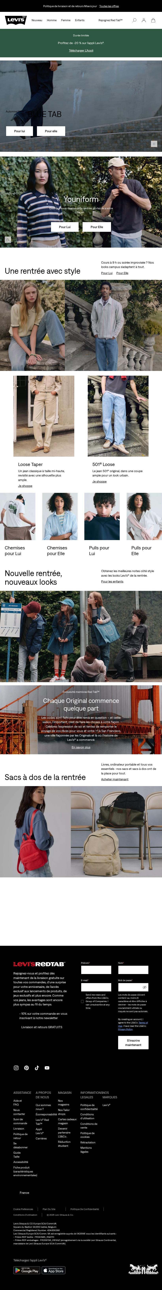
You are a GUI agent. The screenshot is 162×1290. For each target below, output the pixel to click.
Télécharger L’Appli (81, 50)
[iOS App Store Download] (53, 1270)
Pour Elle (122, 273)
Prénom (85, 963)
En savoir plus (81, 747)
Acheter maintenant (114, 779)
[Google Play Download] (26, 1270)
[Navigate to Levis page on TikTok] (37, 1067)
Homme (52, 20)
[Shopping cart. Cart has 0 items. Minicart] (153, 20)
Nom (121, 963)
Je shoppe (25, 486)
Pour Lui (106, 273)
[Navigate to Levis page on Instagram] (16, 1067)
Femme (65, 20)
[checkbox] (82, 1001)
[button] (144, 20)
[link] (52, 1209)
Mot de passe (125, 980)
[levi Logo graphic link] (16, 20)
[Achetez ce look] (8, 240)
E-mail (85, 980)
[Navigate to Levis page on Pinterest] (26, 1067)
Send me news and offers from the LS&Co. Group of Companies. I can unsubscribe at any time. (98, 1001)
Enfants (79, 20)
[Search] (134, 20)
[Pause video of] (154, 144)
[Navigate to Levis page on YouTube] (47, 1067)
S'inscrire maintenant (133, 1043)
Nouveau (37, 20)
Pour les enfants (112, 581)
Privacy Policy (125, 1029)
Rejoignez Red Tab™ (110, 20)
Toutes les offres (109, 6)
